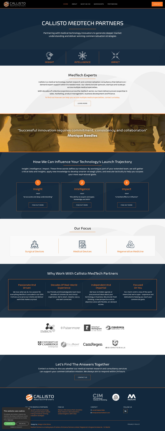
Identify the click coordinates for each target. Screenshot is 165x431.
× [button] (29, 409)
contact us (82, 377)
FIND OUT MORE (38, 205)
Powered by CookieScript (16, 427)
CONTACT (157, 4)
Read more (10, 420)
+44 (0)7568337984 (98, 410)
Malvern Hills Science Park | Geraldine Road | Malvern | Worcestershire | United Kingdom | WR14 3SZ (70, 412)
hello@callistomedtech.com (100, 413)
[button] (85, 4)
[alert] (16, 418)
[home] (14, 4)
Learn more (82, 103)
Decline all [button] (22, 423)
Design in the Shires (44, 424)
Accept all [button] (9, 423)
